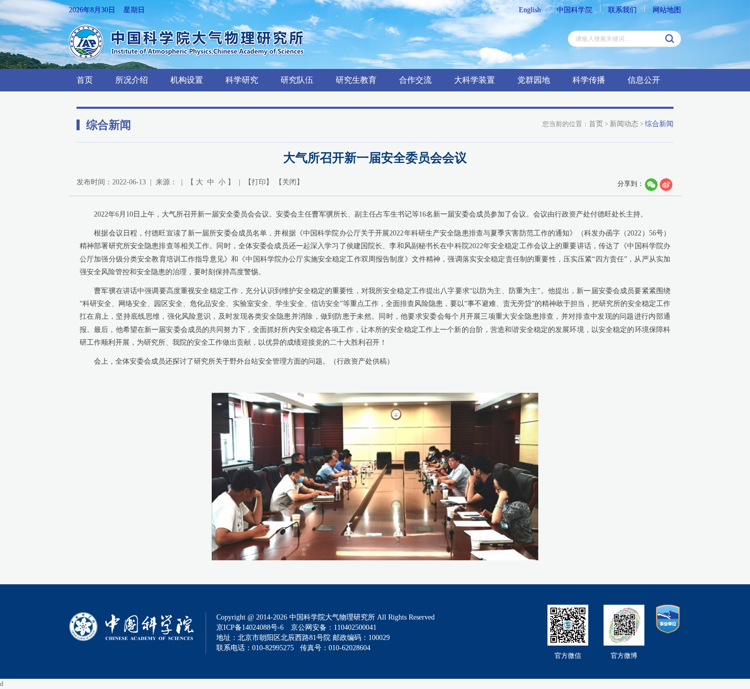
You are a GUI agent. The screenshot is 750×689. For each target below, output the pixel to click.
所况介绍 (131, 80)
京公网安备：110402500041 (334, 627)
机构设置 (186, 80)
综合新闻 (659, 124)
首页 (85, 80)
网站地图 (667, 10)
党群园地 (533, 80)
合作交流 (415, 80)
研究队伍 (297, 80)
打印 (259, 182)
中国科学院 (574, 10)
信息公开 (644, 80)
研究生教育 (356, 80)
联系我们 (622, 10)
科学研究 (242, 80)
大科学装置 (474, 80)
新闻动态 (624, 124)
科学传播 (588, 80)
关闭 (289, 182)
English (530, 10)
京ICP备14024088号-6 (250, 627)
